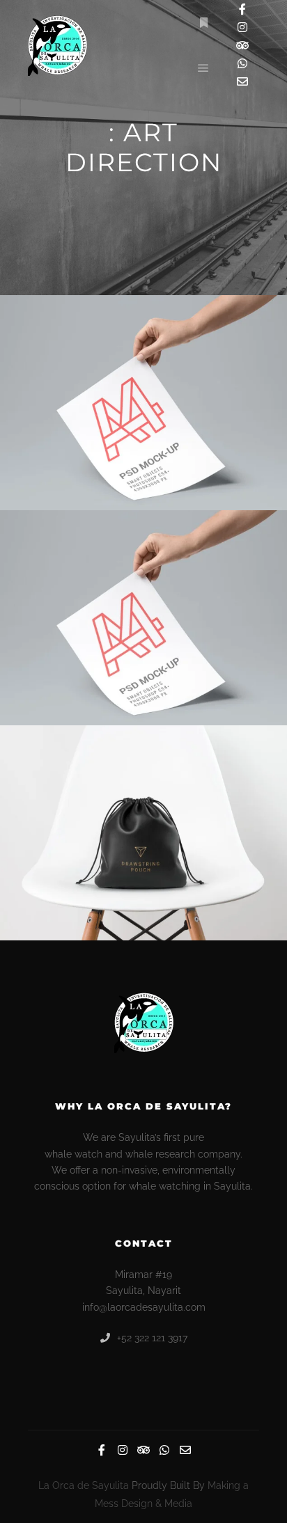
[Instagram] (242, 27)
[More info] (203, 23)
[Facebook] (242, 9)
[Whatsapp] (242, 63)
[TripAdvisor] (242, 45)
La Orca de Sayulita (83, 1485)
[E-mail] (242, 81)
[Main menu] (203, 68)
